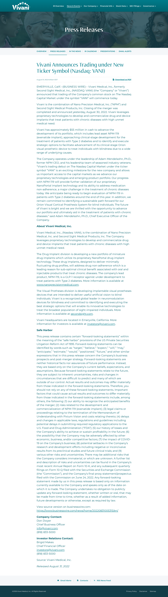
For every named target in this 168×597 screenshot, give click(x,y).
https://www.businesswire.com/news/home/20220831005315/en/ (77, 510)
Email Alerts (125, 51)
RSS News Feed (104, 580)
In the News (75, 51)
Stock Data (121, 6)
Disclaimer (143, 591)
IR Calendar (91, 51)
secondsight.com (82, 313)
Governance (148, 6)
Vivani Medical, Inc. (24, 591)
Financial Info (106, 6)
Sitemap (153, 591)
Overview (41, 51)
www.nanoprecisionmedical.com (58, 284)
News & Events (73, 6)
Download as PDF (123, 79)
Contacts (84, 580)
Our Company (90, 6)
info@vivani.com (47, 528)
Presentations (107, 51)
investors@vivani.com (101, 323)
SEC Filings (134, 6)
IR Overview (58, 6)
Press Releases (57, 51)
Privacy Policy (131, 591)
